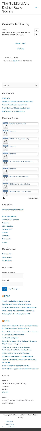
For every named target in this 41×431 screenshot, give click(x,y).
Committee (5, 235)
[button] (36, 34)
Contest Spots (7, 260)
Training (5, 232)
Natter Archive (7, 257)
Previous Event (20, 43)
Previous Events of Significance (12, 209)
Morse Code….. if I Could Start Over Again (16, 108)
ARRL (7, 321)
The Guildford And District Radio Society (15, 7)
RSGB (7, 296)
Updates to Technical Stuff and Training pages (17, 101)
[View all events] (36, 30)
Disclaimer (9, 421)
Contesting (5, 223)
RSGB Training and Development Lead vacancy (18, 310)
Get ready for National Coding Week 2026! (16, 314)
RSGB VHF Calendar (9, 216)
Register (17, 289)
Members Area (7, 254)
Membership (6, 239)
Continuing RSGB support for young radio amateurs (19, 307)
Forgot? (10, 289)
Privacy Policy (9, 424)
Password (5, 280)
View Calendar (32, 198)
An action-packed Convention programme (16, 301)
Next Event (20, 49)
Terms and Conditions (9, 427)
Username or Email (8, 272)
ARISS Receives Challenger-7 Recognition (16, 353)
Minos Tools (6, 98)
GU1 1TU (5, 392)
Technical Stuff (7, 229)
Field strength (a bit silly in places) (13, 111)
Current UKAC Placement (10, 219)
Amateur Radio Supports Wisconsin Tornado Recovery (20, 369)
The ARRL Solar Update (10, 338)
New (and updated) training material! (14, 105)
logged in (16, 61)
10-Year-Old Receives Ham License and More (17, 356)
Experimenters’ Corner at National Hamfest (16, 304)
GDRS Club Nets (7, 226)
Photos (4, 242)
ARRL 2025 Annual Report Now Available (15, 365)
